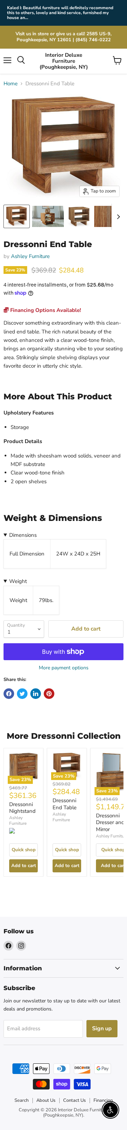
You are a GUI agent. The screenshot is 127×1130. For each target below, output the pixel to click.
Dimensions (23, 535)
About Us (45, 1100)
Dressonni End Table (65, 804)
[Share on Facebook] (9, 693)
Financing (103, 1100)
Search (21, 1100)
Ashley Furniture (30, 256)
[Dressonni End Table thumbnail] (48, 216)
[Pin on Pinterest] (49, 693)
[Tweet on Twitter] (22, 693)
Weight (18, 581)
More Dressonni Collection (64, 736)
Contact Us (74, 1100)
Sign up (102, 1028)
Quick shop (24, 850)
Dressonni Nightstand (22, 808)
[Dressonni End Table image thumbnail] (16, 216)
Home (11, 84)
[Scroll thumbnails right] (117, 217)
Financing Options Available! (45, 310)
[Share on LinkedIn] (35, 693)
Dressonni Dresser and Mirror (110, 822)
